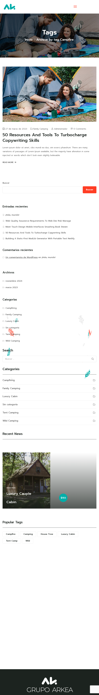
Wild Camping (13, 340)
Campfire (10, 534)
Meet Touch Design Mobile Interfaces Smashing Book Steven (37, 226)
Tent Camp (12, 540)
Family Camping (40, 128)
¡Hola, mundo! (12, 214)
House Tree (47, 534)
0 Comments (80, 128)
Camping (28, 534)
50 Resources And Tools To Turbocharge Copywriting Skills (36, 232)
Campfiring (11, 308)
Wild (28, 540)
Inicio (28, 39)
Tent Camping (13, 334)
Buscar (6, 182)
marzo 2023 (12, 287)
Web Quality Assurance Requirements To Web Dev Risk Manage (38, 220)
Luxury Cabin (12, 321)
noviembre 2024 (14, 281)
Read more (8, 162)
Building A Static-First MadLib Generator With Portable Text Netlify (40, 238)
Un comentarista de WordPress (22, 257)
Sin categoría (12, 327)
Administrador (60, 128)
